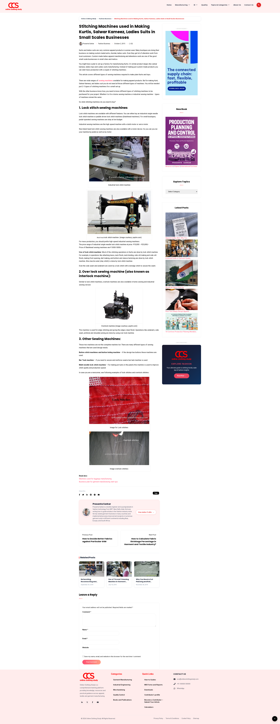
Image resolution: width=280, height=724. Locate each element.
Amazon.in (169, 166)
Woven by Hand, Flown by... (175, 287)
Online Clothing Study (88, 18)
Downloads (148, 690)
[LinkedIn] (82, 702)
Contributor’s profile (152, 695)
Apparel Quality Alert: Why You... (176, 238)
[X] (87, 702)
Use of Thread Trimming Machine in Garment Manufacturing (118, 581)
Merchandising (119, 690)
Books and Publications (122, 700)
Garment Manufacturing (122, 680)
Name (85, 630)
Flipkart (177, 166)
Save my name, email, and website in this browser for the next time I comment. (112, 657)
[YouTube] (98, 702)
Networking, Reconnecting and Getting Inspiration (89, 581)
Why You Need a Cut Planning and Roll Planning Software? (144, 581)
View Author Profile (146, 512)
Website (85, 648)
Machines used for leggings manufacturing (95, 479)
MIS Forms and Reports (153, 685)
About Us (237, 5)
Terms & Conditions (172, 718)
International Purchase (189, 166)
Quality (204, 5)
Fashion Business (105, 18)
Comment (86, 612)
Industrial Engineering (121, 685)
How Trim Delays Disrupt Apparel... (177, 311)
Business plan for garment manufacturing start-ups (98, 482)
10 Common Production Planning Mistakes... (181, 332)
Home (169, 5)
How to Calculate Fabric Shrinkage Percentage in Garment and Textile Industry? (140, 541)
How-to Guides (150, 680)
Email (85, 639)
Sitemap (196, 718)
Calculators (148, 707)
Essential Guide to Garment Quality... (178, 258)
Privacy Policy (158, 718)
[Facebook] (92, 702)
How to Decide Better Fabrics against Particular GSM (97, 540)
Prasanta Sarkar (88, 43)
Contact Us (248, 5)
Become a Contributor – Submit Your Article (153, 701)
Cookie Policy (186, 718)
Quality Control (119, 695)
